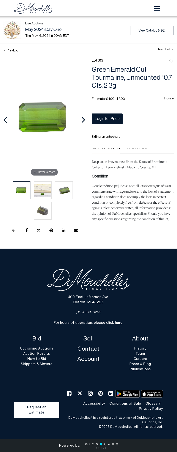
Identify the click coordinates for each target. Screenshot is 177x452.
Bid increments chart (106, 136)
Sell (88, 339)
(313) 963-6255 (88, 312)
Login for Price (107, 119)
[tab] (106, 150)
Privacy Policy (151, 408)
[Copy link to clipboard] (13, 230)
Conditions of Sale (125, 403)
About (140, 339)
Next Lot (164, 49)
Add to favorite (171, 61)
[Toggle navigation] (157, 8)
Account (88, 359)
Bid (36, 339)
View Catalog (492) (152, 30)
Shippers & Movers (36, 364)
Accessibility (94, 403)
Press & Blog (140, 364)
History (140, 348)
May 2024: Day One (43, 29)
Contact (88, 349)
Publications (140, 369)
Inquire (169, 98)
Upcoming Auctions (36, 348)
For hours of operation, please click (88, 322)
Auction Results (36, 353)
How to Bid (36, 359)
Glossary (153, 403)
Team (140, 353)
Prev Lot (12, 50)
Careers (140, 359)
